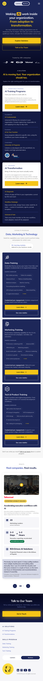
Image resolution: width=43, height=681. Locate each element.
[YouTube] (25, 670)
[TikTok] (29, 670)
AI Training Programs (9, 630)
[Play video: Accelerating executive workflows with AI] (21, 485)
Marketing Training (8, 647)
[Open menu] (39, 3)
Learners (12, 657)
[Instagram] (21, 670)
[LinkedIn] (18, 670)
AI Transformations (8, 634)
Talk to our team (25, 452)
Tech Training (6, 651)
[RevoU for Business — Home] (4, 4)
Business (30, 657)
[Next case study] (28, 586)
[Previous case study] (15, 586)
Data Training (6, 644)
